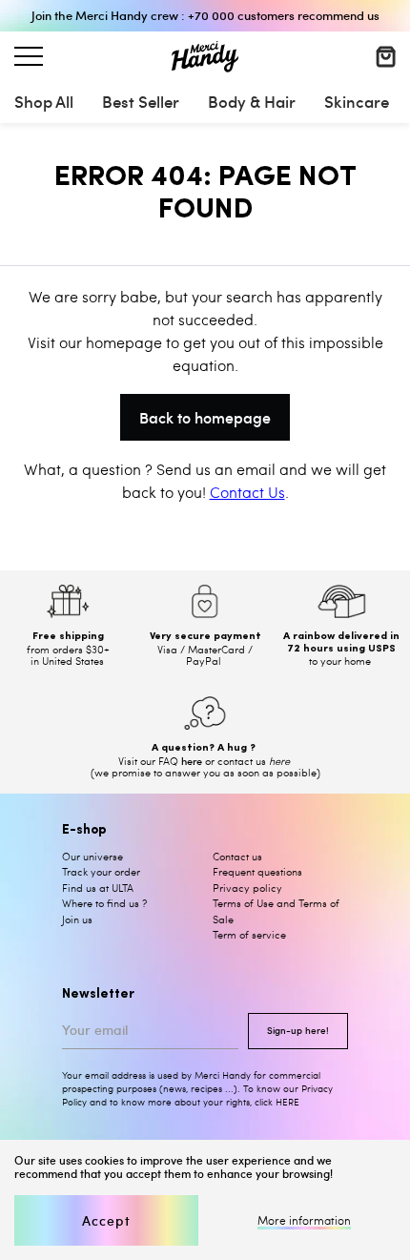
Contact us (237, 856)
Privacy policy (247, 887)
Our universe (92, 856)
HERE (287, 1101)
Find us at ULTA (97, 887)
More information (304, 1221)
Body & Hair (252, 101)
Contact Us (247, 492)
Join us (77, 919)
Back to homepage (205, 416)
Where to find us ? (104, 903)
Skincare (356, 101)
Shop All (43, 101)
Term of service (249, 934)
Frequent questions (257, 871)
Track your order (101, 871)
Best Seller (140, 101)
